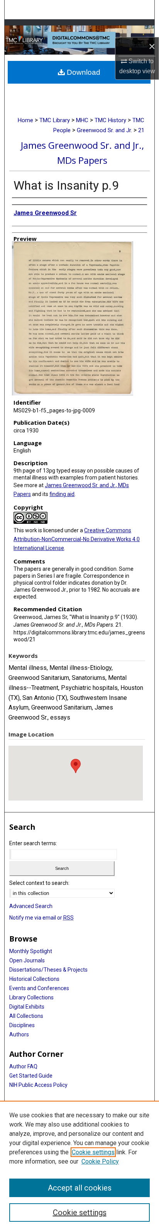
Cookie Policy (100, 1161)
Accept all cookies (80, 1187)
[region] (79, 1166)
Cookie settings (93, 1152)
